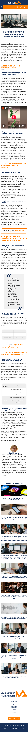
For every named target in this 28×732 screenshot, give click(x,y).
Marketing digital (14, 703)
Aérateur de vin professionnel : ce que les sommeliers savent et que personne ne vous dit (14, 597)
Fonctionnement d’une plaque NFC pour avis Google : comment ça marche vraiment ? (14, 518)
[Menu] (1, 7)
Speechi (14, 712)
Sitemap (6, 728)
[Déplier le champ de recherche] (27, 7)
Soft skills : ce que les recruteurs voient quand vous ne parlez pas (14, 637)
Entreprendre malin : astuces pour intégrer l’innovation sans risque (14, 230)
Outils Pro (14, 706)
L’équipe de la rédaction (17, 728)
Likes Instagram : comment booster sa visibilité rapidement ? (14, 499)
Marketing (14, 701)
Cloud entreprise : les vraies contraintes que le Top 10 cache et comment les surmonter (14, 537)
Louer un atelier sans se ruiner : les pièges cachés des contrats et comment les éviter (14, 576)
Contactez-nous (14, 718)
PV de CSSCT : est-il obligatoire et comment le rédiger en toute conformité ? (14, 676)
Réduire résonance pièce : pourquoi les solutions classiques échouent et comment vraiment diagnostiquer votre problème (14, 617)
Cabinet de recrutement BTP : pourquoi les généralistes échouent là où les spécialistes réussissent (14, 657)
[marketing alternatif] (14, 3)
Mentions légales (20, 727)
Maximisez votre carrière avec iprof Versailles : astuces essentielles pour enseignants (12, 346)
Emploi (14, 711)
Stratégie (14, 709)
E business (14, 700)
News (14, 704)
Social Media (14, 707)
